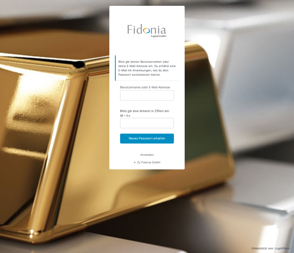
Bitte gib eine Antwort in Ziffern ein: (145, 111)
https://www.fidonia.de (147, 30)
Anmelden (147, 154)
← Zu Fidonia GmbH (147, 162)
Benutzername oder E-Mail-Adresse (145, 87)
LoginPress (282, 248)
